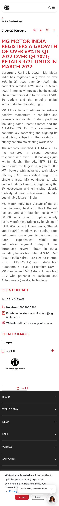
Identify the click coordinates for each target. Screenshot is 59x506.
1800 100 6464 (27, 307)
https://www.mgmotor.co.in (35, 323)
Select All (10, 351)
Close (38, 497)
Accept (21, 497)
